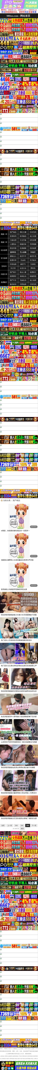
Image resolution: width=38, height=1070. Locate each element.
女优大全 (23, 268)
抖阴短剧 (23, 284)
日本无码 (33, 232)
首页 (3, 825)
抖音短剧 (13, 264)
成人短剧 (33, 280)
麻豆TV (23, 264)
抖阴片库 (4, 274)
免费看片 (4, 282)
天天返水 (33, 260)
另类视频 (33, 244)
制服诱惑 (33, 276)
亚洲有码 (13, 236)
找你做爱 (33, 248)
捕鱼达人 (13, 256)
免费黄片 (33, 272)
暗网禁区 (13, 276)
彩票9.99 (13, 260)
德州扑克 (33, 256)
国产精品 (13, 232)
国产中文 (13, 280)
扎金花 (23, 260)
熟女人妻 (23, 272)
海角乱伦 (23, 276)
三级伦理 (13, 240)
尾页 (22, 828)
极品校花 (13, 284)
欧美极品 (23, 236)
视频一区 (4, 234)
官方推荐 (4, 258)
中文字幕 (23, 240)
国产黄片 (13, 272)
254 (16, 825)
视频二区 (4, 242)
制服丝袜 (23, 244)
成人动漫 (33, 236)
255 (22, 825)
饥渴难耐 (23, 248)
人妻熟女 (13, 244)
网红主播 (23, 232)
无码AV (4, 266)
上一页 (10, 825)
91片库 (13, 268)
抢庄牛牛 (23, 256)
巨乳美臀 (33, 240)
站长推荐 (4, 250)
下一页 (34, 825)
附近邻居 (13, 248)
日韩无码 (33, 284)
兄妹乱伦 (23, 280)
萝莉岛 (33, 268)
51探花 (33, 264)
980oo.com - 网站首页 (18, 15)
